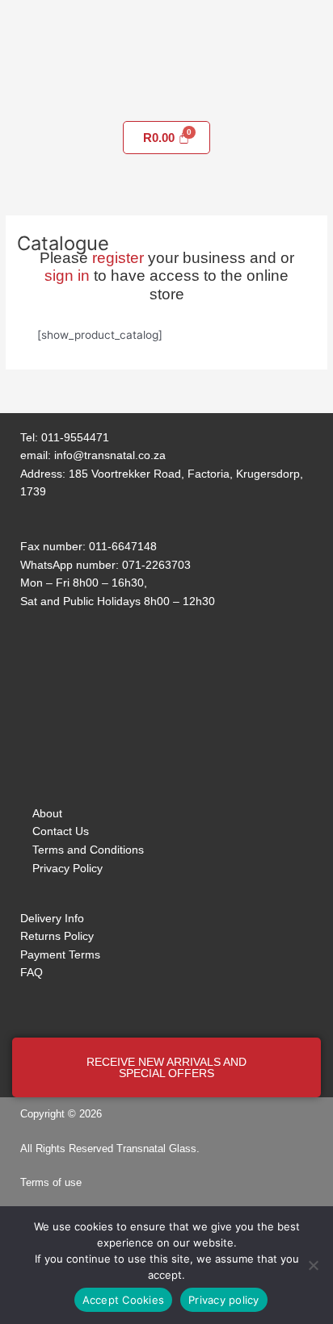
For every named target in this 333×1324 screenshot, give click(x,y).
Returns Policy (57, 935)
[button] (166, 97)
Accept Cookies (123, 1299)
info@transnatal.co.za (110, 455)
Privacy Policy (67, 868)
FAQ (31, 972)
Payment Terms (60, 954)
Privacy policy (223, 1299)
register (118, 257)
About (47, 813)
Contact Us (60, 831)
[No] (313, 1265)
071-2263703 (156, 564)
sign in (67, 275)
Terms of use (51, 1182)
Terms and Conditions (88, 849)
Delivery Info (52, 918)
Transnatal (141, 1148)
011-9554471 (75, 437)
